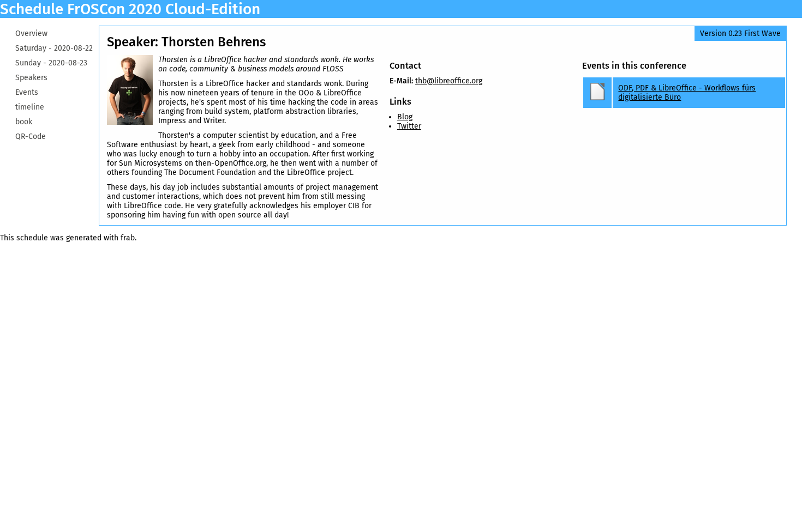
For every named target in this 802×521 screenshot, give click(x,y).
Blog (404, 117)
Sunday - (51, 63)
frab (128, 238)
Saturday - (54, 48)
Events (26, 92)
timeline (29, 107)
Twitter (409, 126)
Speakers (31, 77)
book (23, 121)
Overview (31, 33)
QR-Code (30, 136)
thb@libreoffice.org (448, 81)
